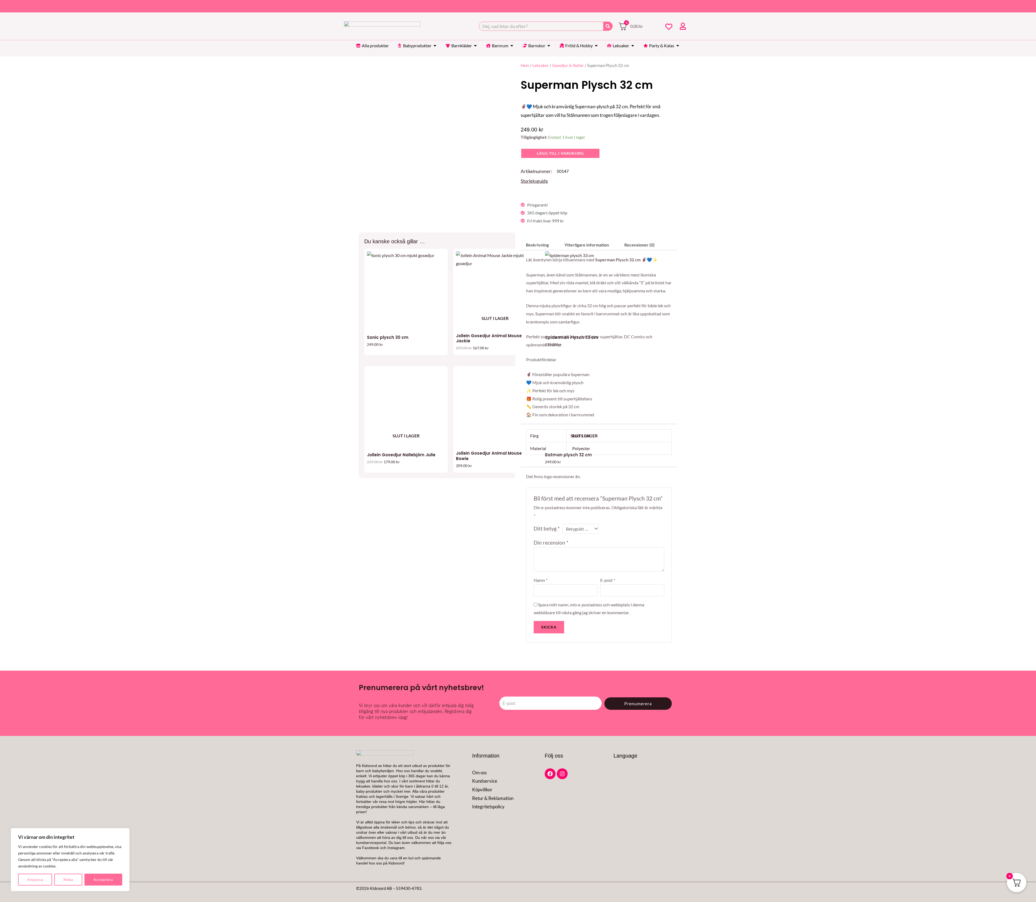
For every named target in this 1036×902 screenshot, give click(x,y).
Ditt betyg (547, 528)
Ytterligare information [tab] (586, 244)
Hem (525, 65)
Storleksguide (534, 181)
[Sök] (607, 26)
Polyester (581, 448)
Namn (540, 580)
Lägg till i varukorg (560, 153)
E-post (607, 580)
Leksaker (540, 65)
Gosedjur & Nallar (568, 65)
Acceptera (103, 879)
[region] (70, 859)
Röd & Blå (581, 435)
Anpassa (35, 879)
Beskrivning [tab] (537, 244)
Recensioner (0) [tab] (639, 244)
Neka (68, 879)
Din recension (551, 542)
